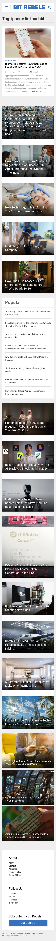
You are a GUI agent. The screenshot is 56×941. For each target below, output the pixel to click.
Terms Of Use (15, 875)
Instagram (13, 903)
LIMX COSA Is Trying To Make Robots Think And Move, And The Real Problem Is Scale (26, 502)
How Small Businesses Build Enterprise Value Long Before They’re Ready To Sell (24, 284)
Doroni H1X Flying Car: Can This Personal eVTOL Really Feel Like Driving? (26, 644)
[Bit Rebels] (27, 9)
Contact (12, 866)
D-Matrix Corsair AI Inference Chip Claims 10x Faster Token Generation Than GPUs (27, 569)
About (11, 863)
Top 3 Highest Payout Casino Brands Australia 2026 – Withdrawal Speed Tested (27, 763)
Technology (10, 60)
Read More (36, 91)
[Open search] (51, 6)
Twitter (12, 897)
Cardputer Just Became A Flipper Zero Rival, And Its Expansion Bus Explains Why (26, 835)
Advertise (13, 869)
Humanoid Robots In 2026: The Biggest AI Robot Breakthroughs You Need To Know (25, 426)
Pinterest (13, 900)
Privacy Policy (15, 872)
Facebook (13, 893)
